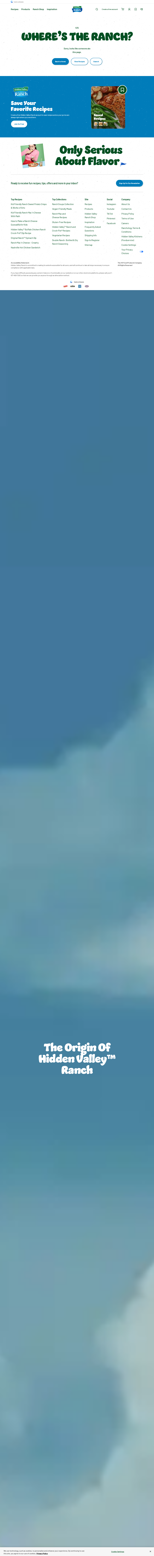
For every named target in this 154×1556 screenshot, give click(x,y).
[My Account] (129, 9)
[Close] (150, 1551)
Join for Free (19, 124)
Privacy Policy (42, 1553)
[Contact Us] (142, 9)
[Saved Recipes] (135, 9)
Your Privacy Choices (127, 251)
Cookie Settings (128, 244)
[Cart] (122, 9)
